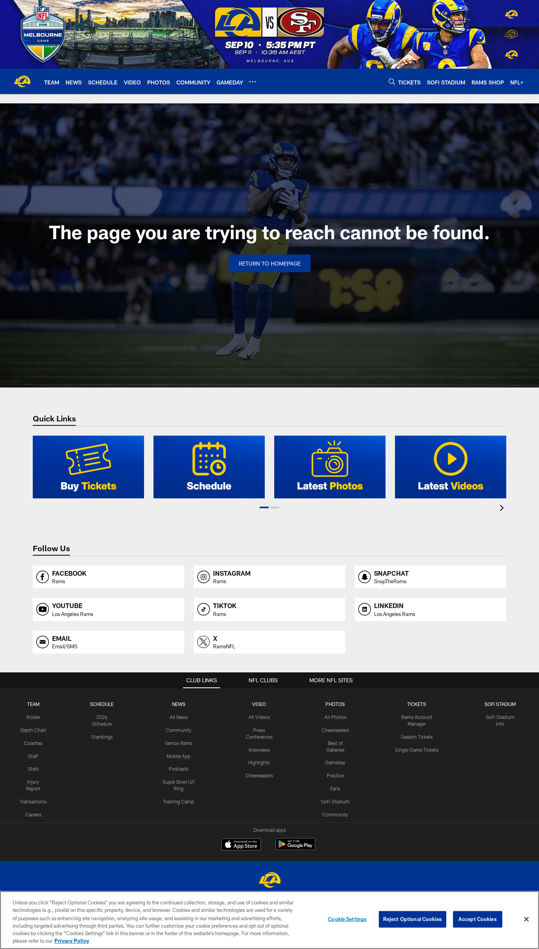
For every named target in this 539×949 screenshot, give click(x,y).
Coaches (33, 743)
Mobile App (179, 756)
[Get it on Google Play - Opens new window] (295, 848)
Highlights (259, 762)
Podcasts (179, 768)
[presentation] (503, 509)
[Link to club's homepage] (22, 81)
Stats (33, 768)
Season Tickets (417, 736)
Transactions (33, 801)
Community (178, 730)
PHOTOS (335, 704)
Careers (33, 814)
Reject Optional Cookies (412, 919)
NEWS (178, 704)
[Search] (392, 81)
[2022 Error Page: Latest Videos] (450, 467)
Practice (335, 775)
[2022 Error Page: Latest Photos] (330, 467)
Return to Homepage (270, 263)
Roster (33, 717)
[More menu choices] (252, 82)
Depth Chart (33, 730)
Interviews (259, 749)
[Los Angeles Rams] (269, 881)
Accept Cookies (478, 919)
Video (259, 704)
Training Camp (178, 801)
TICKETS (416, 704)
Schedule (102, 704)
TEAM (33, 704)
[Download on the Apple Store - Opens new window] (241, 845)
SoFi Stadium (335, 801)
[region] (269, 920)
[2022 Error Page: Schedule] (209, 467)
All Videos (259, 717)
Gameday (335, 762)
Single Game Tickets (416, 749)
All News (179, 717)
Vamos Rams (179, 743)
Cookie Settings (347, 919)
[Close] (526, 919)
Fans (335, 788)
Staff (33, 756)
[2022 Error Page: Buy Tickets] (88, 467)
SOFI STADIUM (500, 704)
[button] (264, 507)
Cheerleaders (259, 775)
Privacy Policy (71, 941)
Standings (102, 736)
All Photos (335, 717)
